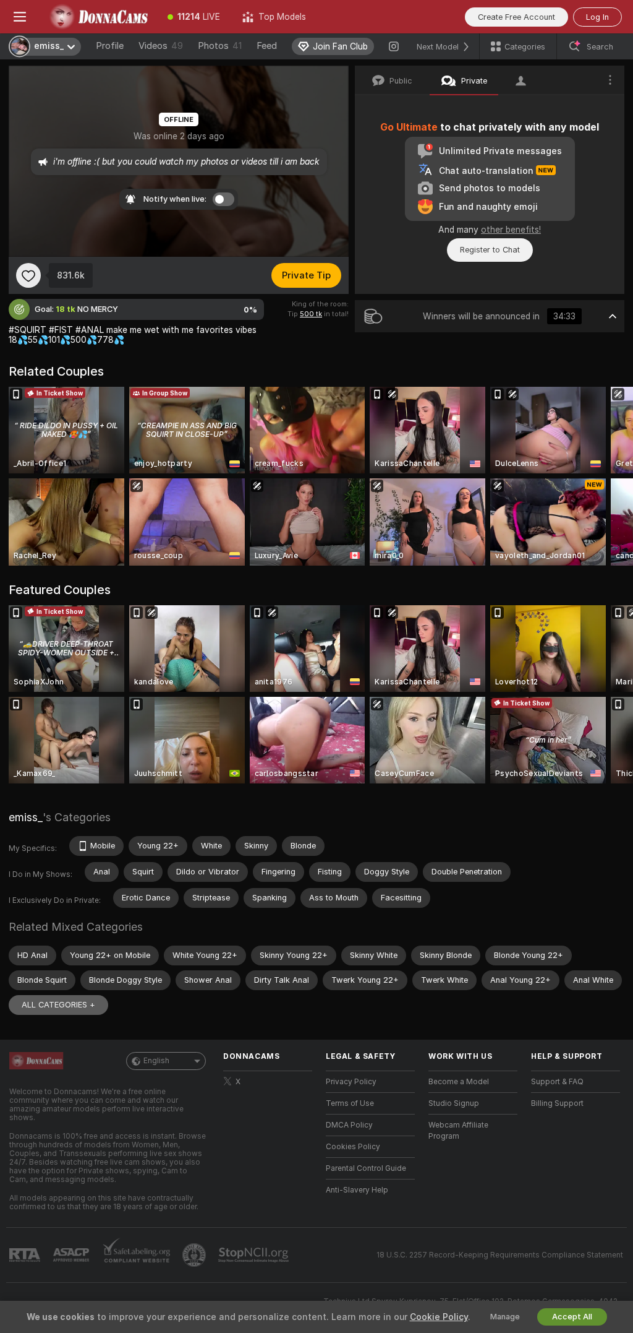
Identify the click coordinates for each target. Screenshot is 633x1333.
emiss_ (26, 817)
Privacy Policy (351, 1081)
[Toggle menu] (20, 16)
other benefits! (511, 230)
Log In (597, 17)
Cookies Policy (353, 1146)
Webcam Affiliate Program (458, 1131)
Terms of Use (350, 1103)
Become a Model (458, 1081)
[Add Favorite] (28, 275)
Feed (267, 45)
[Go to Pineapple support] (195, 1255)
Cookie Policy (439, 1317)
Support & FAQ (557, 1081)
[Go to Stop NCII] (254, 1255)
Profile (110, 45)
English (156, 1060)
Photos (220, 45)
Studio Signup (453, 1103)
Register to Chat (490, 249)
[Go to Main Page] (98, 16)
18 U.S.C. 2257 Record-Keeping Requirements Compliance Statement (499, 1255)
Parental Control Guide (366, 1168)
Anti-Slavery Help (357, 1190)
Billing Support (557, 1103)
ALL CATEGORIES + (58, 1004)
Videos (160, 45)
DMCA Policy (349, 1125)
